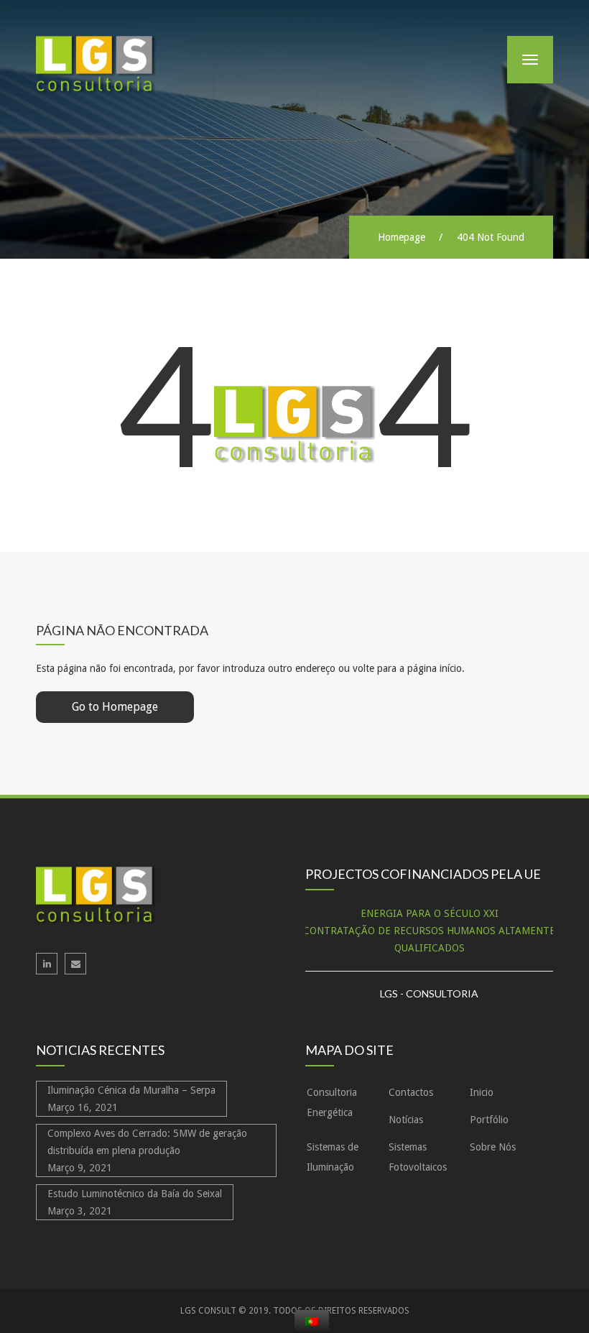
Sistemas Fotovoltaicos (418, 1157)
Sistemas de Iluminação (332, 1157)
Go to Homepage (115, 707)
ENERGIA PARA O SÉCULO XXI (429, 913)
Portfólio (489, 1119)
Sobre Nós (493, 1147)
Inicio (481, 1092)
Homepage (401, 237)
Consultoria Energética (332, 1102)
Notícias (406, 1119)
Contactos (411, 1092)
